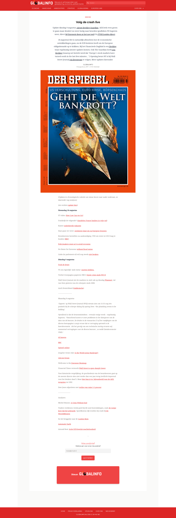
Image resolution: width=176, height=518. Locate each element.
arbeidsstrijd (59, 8)
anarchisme (46, 8)
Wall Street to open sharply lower (92, 368)
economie (35, 8)
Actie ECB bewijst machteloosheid (82, 429)
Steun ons (89, 511)
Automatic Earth (64, 424)
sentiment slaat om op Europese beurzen (91, 231)
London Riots (83, 419)
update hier (72, 205)
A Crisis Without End (79, 403)
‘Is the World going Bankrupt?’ (86, 353)
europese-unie (96, 8)
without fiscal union (85, 249)
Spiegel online (64, 348)
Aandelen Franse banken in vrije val (92, 220)
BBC (66, 239)
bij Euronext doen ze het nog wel (79, 34)
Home (63, 511)
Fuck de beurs (63, 265)
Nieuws (88, 17)
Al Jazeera (62, 337)
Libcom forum (63, 358)
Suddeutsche (78, 288)
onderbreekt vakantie (72, 226)
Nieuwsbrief (110, 511)
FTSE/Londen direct (106, 34)
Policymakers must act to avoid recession (74, 244)
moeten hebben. (87, 270)
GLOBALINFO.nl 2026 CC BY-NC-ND (88, 514)
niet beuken (93, 254)
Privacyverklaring (75, 511)
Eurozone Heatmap (78, 363)
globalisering (83, 8)
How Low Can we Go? (74, 215)
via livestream (75, 59)
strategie (71, 8)
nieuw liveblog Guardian (87, 27)
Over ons (99, 511)
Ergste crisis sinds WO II (96, 275)
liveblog (112, 46)
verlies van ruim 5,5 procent (90, 387)
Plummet (108, 280)
